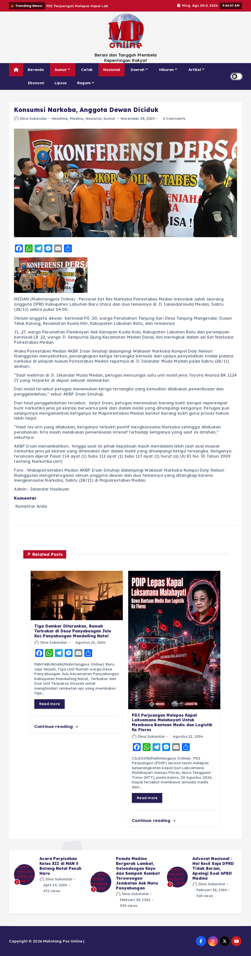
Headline (59, 118)
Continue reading (54, 726)
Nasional (111, 69)
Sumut (61, 69)
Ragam (84, 83)
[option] (49, 877)
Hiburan (166, 69)
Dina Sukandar (33, 118)
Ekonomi (36, 83)
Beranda (36, 69)
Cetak (87, 69)
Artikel (194, 69)
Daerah (138, 69)
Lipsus (61, 83)
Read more (49, 703)
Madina (77, 118)
